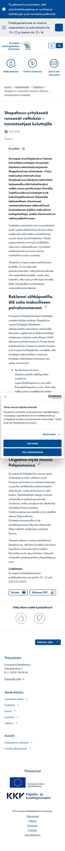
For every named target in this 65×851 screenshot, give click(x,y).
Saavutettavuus (32, 834)
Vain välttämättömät (32, 452)
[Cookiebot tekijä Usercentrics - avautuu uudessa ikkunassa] (48, 397)
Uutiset (8, 711)
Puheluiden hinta (12, 679)
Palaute (32, 821)
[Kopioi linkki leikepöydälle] (45, 306)
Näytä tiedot (49, 434)
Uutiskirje (9, 717)
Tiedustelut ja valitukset (16, 742)
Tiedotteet (9, 705)
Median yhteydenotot (15, 748)
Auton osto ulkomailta (54, 73)
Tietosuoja (32, 825)
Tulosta (15, 592)
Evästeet (32, 830)
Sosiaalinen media (14, 699)
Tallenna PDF (40, 592)
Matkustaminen (11, 71)
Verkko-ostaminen (32, 71)
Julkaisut (9, 723)
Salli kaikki (32, 443)
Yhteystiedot (32, 816)
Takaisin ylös (45, 642)
